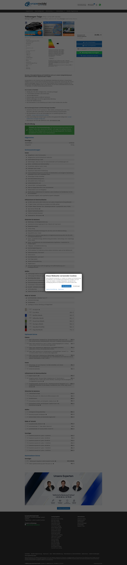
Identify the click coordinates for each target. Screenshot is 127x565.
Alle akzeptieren (66, 286)
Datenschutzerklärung (51, 289)
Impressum (61, 289)
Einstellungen (76, 286)
